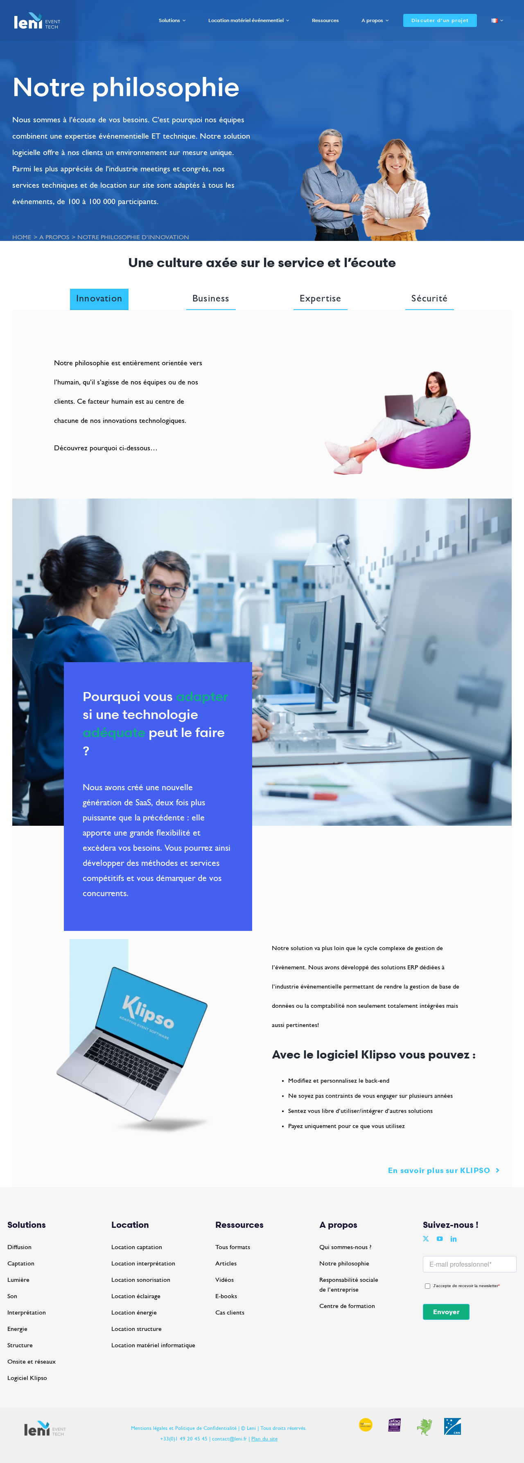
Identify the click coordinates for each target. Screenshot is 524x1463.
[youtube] (440, 1239)
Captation (20, 1264)
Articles (226, 1264)
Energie (17, 1329)
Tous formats (232, 1247)
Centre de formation (347, 1306)
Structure (20, 1345)
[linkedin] (453, 1239)
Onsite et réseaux (31, 1362)
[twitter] (426, 1239)
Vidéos (224, 1280)
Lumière (18, 1280)
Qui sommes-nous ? (345, 1247)
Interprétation (26, 1313)
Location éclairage (135, 1296)
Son (12, 1296)
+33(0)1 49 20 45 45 (184, 1439)
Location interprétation (143, 1264)
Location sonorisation (140, 1280)
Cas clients (229, 1313)
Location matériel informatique (153, 1345)
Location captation (136, 1247)
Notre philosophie (344, 1264)
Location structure (136, 1329)
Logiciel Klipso (27, 1378)
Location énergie (134, 1313)
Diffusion (19, 1247)
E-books (226, 1296)
